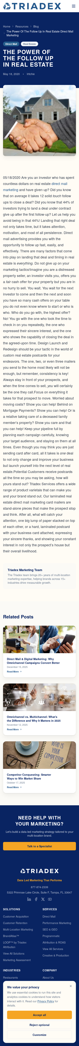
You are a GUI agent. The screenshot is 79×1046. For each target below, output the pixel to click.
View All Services (53, 949)
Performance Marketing (57, 923)
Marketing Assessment (17, 960)
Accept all (39, 1015)
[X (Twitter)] (43, 899)
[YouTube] (50, 899)
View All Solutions (13, 953)
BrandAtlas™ (11, 936)
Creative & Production (56, 955)
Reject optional (39, 1025)
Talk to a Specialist (39, 846)
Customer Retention (15, 923)
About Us (48, 977)
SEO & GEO (50, 929)
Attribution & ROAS (54, 942)
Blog (36, 26)
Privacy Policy (45, 1001)
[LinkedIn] (29, 899)
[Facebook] (36, 899)
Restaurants (10, 977)
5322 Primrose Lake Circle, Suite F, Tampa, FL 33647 (39, 892)
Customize (39, 1035)
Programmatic (51, 936)
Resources (21, 26)
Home (6, 26)
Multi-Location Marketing (18, 929)
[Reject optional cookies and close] (70, 986)
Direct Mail (49, 916)
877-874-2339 (39, 887)
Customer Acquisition (16, 916)
